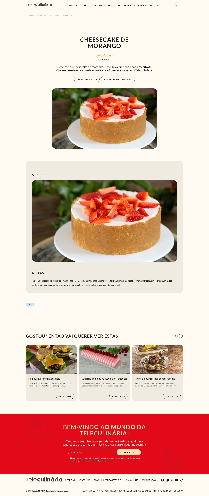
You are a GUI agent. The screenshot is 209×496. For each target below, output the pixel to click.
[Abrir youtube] (176, 480)
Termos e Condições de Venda (168, 491)
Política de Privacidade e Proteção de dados (128, 491)
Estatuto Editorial (93, 491)
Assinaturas (149, 480)
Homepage (30, 15)
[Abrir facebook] (162, 480)
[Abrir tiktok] (181, 480)
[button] (97, 56)
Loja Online (141, 5)
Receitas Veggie (103, 5)
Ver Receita (65, 396)
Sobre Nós (123, 5)
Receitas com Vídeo (43, 15)
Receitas (73, 5)
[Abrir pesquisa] (176, 5)
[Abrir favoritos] (179, 5)
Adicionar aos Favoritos (118, 79)
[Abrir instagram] (167, 480)
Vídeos (88, 5)
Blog (153, 5)
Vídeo (30, 304)
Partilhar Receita (87, 79)
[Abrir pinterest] (172, 480)
